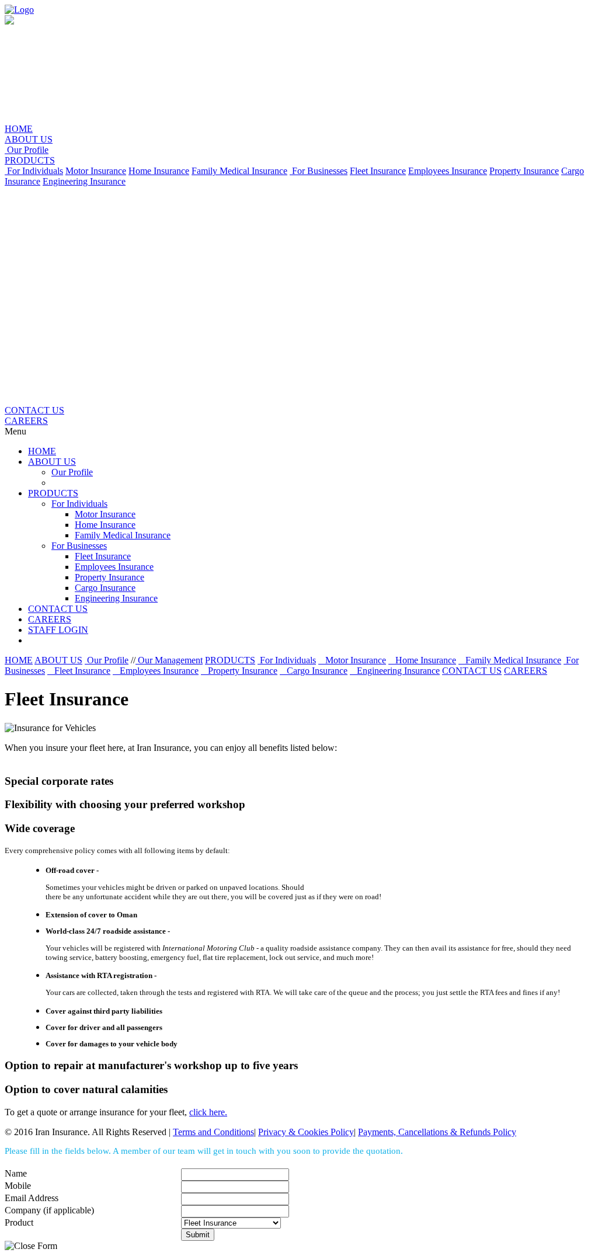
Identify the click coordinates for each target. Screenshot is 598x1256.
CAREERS (26, 421)
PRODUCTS (30, 160)
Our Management (169, 660)
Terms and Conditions (213, 1132)
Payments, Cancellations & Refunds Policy (437, 1132)
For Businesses (318, 171)
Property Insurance (524, 171)
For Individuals (34, 171)
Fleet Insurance (378, 171)
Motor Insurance (95, 171)
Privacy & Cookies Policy (306, 1132)
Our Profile (26, 150)
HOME (19, 129)
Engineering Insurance (84, 181)
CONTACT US (34, 410)
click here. (208, 1112)
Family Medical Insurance (239, 171)
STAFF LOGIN (58, 630)
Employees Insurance (447, 171)
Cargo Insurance (105, 588)
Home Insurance (158, 171)
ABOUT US (29, 139)
